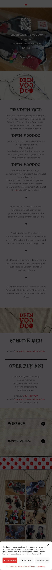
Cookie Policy (12, 566)
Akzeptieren (10, 560)
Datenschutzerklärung (26, 566)
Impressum (41, 566)
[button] (48, 544)
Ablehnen (26, 560)
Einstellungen (42, 560)
